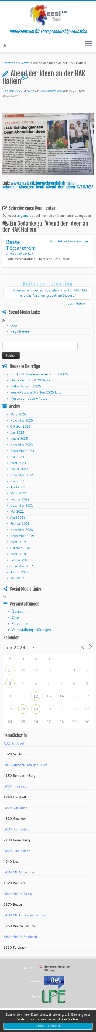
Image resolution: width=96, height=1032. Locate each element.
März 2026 (18, 414)
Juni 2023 (17, 457)
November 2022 (21, 475)
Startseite (9, 62)
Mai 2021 (17, 511)
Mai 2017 (17, 578)
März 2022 (18, 493)
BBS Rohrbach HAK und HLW (25, 764)
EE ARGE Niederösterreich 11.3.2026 (39, 374)
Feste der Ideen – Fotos (29, 398)
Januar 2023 (19, 469)
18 (23, 709)
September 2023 (22, 451)
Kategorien (19, 623)
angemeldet (26, 215)
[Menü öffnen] (88, 43)
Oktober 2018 (20, 548)
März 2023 (18, 463)
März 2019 (18, 542)
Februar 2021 (19, 523)
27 (10, 670)
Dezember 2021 (21, 505)
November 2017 (21, 566)
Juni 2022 (17, 481)
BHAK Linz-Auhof (16, 850)
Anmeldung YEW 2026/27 (31, 380)
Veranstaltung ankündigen (31, 629)
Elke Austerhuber (51, 91)
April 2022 (17, 487)
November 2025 (21, 420)
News (25, 62)
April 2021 (17, 517)
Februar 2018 (19, 560)
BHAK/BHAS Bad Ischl (20, 872)
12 (35, 696)
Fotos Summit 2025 (26, 386)
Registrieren (19, 331)
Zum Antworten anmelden (69, 241)
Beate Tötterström (21, 245)
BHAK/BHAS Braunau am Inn (24, 915)
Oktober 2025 (20, 426)
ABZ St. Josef (13, 743)
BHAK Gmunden (15, 807)
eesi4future (78, 303)
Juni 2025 (17, 432)
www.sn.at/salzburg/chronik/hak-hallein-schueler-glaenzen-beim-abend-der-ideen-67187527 (47, 185)
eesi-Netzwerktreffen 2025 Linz (36, 392)
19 (35, 709)
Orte (15, 617)
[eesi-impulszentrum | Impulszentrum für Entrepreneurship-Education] (48, 15)
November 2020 (21, 530)
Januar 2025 (19, 438)
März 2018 (18, 554)
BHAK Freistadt (15, 786)
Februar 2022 (19, 499)
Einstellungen (48, 1026)
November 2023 (21, 445)
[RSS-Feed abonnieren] (5, 45)
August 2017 (19, 572)
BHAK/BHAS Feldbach (20, 936)
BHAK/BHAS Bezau (18, 893)
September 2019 (22, 536)
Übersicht (19, 611)
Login (14, 325)
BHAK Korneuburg (17, 829)
